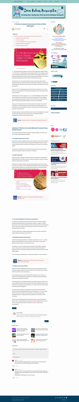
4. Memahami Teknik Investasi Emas (22, 43)
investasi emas (41, 239)
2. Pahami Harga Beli (19, 40)
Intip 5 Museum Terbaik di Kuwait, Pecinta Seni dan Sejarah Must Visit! (42, 329)
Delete (17, 365)
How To (62, 97)
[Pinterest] (64, 398)
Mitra (19, 89)
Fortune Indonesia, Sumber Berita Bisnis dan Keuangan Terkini (42, 340)
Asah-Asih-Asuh (58, 88)
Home (28, 1)
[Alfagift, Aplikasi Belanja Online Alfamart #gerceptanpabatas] (59, 175)
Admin (16, 360)
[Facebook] (55, 398)
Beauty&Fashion (54, 90)
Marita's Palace (62, 36)
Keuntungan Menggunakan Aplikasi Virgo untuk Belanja (23, 335)
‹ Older (14, 321)
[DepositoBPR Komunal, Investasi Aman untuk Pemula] (59, 161)
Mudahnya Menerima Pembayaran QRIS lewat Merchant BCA (34, 120)
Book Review (54, 92)
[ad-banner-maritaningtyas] (59, 67)
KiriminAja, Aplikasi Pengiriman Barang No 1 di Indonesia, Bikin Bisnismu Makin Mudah (22, 329)
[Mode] (64, 1)
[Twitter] (58, 398)
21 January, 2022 (20, 360)
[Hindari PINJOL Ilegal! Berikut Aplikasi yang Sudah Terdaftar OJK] (14, 342)
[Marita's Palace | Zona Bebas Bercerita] (17, 1)
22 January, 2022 (20, 369)
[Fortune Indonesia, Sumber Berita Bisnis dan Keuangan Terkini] (33, 342)
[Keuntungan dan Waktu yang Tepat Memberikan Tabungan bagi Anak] (33, 337)
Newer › (46, 321)
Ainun (16, 369)
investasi (40, 291)
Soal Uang (14, 308)
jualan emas (30, 95)
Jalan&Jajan (58, 99)
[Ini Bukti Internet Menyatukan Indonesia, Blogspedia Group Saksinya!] (59, 147)
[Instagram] (62, 398)
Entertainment (62, 95)
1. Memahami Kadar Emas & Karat (22, 38)
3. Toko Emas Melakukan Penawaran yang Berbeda (25, 41)
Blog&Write (63, 90)
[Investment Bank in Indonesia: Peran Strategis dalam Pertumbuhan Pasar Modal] (15, 262)
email (65, 49)
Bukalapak (34, 302)
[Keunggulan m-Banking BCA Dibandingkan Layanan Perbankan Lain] (15, 199)
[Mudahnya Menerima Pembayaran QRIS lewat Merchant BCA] (15, 121)
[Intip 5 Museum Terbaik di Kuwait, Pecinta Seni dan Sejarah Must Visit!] (33, 331)
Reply (14, 365)
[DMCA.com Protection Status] (54, 82)
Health (54, 97)
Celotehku (62, 92)
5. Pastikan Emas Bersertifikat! (21, 45)
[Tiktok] (60, 398)
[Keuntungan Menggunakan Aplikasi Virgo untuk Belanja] (14, 337)
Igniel (66, 399)
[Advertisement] (30, 209)
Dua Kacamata (54, 95)
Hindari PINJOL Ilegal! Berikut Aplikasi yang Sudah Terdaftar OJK (22, 340)
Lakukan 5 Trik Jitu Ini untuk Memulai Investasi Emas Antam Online (28, 36)
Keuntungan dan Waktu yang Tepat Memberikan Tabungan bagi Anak (42, 335)
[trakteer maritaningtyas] (57, 78)
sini (56, 48)
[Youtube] (66, 398)
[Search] (66, 1)
